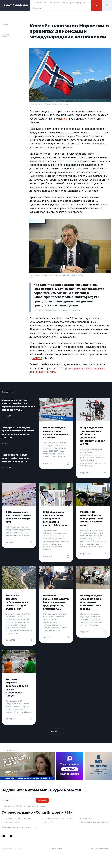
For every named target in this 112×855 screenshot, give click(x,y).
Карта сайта (56, 848)
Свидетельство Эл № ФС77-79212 (16, 818)
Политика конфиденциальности (94, 822)
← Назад (5, 24)
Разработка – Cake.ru (101, 848)
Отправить (42, 800)
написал (63, 118)
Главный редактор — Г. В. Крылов (57, 818)
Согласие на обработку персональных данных (25, 806)
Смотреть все (56, 731)
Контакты (37, 8)
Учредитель (47, 822)
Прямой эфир (75, 3)
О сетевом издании (10, 822)
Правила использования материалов (19, 827)
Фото (65, 3)
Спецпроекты (54, 3)
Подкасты (87, 3)
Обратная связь (86, 818)
